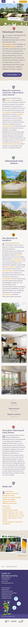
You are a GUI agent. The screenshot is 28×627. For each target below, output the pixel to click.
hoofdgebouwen (17, 259)
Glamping (16, 243)
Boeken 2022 (6, 506)
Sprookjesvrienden (7, 270)
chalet (9, 243)
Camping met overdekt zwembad (11, 497)
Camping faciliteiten (6, 598)
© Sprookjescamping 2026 (8, 616)
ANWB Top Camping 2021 (9, 503)
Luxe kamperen (6, 508)
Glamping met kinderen (12, 493)
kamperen (8, 100)
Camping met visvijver (8, 495)
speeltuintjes (19, 114)
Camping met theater (6, 594)
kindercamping (11, 46)
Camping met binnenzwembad (8, 593)
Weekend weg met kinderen (10, 510)
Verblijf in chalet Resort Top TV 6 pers (13, 514)
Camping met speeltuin (8, 499)
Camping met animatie (8, 501)
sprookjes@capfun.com (7, 583)
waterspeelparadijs (7, 126)
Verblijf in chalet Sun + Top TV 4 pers (12, 512)
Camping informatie (6, 596)
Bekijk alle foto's (22, 555)
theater (18, 255)
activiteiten (19, 261)
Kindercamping (9, 491)
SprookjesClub (6, 294)
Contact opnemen (5, 587)
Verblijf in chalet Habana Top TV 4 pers (13, 516)
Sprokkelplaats (11, 267)
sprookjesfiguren (8, 44)
